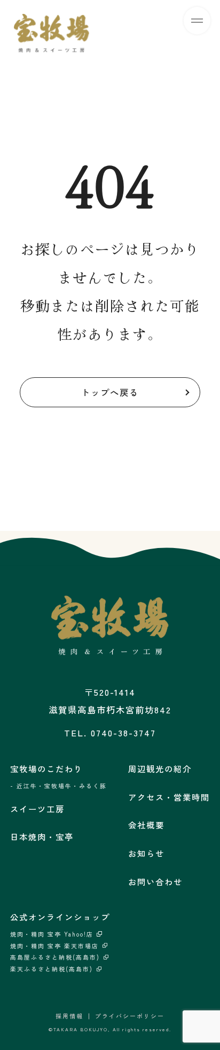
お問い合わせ (155, 881)
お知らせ (146, 853)
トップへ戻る (110, 392)
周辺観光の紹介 (160, 768)
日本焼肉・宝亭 (42, 836)
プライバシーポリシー (129, 1016)
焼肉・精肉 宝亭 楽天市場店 (54, 946)
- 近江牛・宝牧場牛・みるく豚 (58, 786)
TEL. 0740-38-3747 (110, 732)
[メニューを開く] (197, 20)
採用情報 (69, 1016)
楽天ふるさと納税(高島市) (51, 969)
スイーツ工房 (37, 809)
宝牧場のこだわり (46, 768)
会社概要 (146, 825)
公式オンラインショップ (60, 917)
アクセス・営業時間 (169, 797)
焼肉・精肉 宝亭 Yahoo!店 (51, 934)
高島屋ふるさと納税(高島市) (55, 957)
